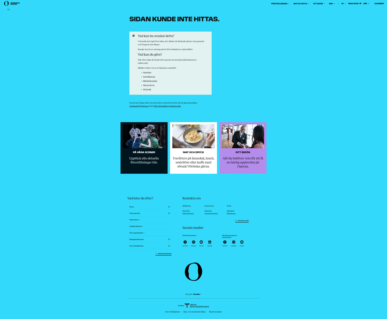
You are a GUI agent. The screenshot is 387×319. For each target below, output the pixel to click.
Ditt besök (147, 89)
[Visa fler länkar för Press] (169, 206)
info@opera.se (231, 213)
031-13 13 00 (186, 211)
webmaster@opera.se (139, 106)
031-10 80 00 (230, 211)
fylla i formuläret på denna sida (167, 106)
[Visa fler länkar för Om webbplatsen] (169, 245)
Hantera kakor (215, 312)
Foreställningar (149, 77)
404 (8, 9)
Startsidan (147, 72)
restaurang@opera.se (211, 213)
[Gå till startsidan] (12, 3)
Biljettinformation (150, 81)
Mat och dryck (148, 85)
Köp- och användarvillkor (194, 312)
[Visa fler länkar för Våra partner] (169, 213)
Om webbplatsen (172, 312)
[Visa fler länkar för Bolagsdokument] (169, 239)
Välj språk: (188, 294)
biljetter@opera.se (188, 213)
